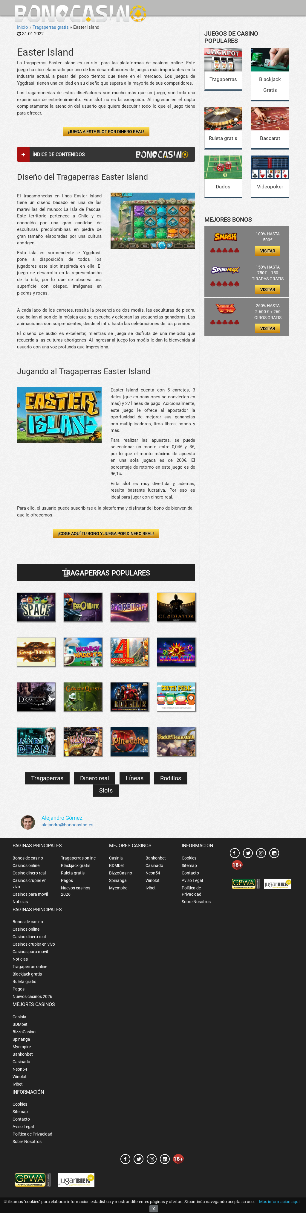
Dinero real (94, 778)
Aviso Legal (192, 880)
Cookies (189, 858)
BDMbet (116, 865)
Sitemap (189, 865)
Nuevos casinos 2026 (75, 891)
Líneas (134, 778)
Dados (223, 187)
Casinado (154, 865)
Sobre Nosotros (196, 901)
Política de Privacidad (191, 891)
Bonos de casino (28, 858)
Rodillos (170, 778)
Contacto (190, 873)
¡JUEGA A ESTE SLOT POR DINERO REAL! (106, 131)
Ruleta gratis (223, 138)
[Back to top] (292, 1181)
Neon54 (153, 873)
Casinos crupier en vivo (30, 883)
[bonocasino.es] (81, 13)
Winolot (153, 880)
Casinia (116, 858)
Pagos (67, 880)
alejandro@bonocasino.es (68, 825)
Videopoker (270, 187)
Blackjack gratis (75, 865)
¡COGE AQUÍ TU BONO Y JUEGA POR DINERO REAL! (106, 533)
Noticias (20, 901)
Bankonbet (156, 858)
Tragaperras (47, 778)
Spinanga (118, 880)
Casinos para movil (30, 894)
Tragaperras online (78, 858)
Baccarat (270, 138)
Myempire (118, 888)
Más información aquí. (280, 1201)
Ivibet (151, 888)
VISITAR (267, 251)
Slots (106, 790)
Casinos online (26, 865)
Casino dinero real (29, 873)
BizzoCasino (120, 873)
